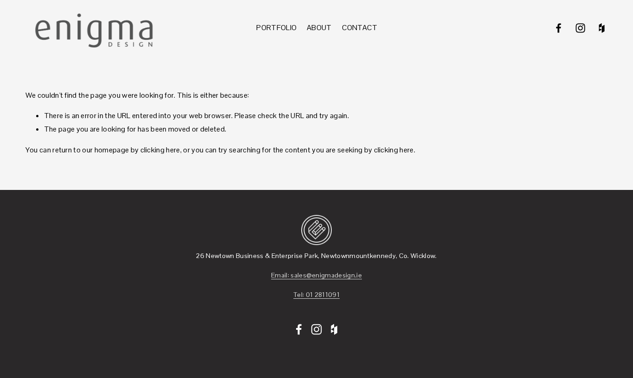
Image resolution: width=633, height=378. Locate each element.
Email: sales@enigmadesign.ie (316, 275)
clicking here (160, 150)
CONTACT (360, 27)
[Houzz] (602, 28)
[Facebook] (558, 28)
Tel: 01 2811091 (316, 294)
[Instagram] (580, 28)
